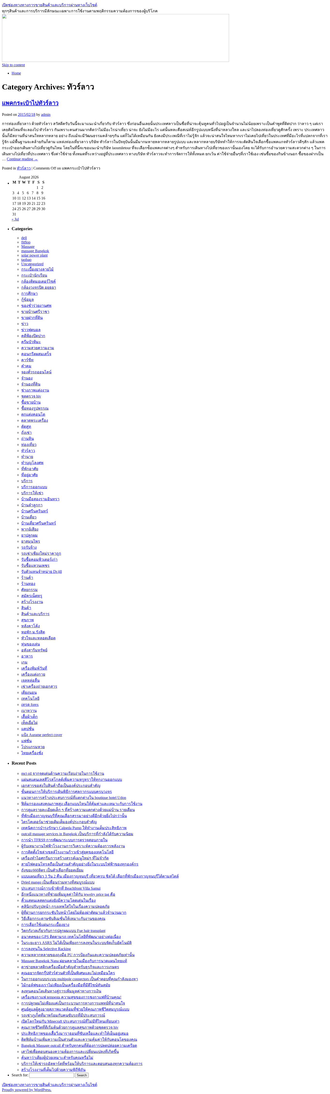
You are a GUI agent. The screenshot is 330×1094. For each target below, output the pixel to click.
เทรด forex (30, 704)
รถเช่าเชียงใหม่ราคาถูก (41, 553)
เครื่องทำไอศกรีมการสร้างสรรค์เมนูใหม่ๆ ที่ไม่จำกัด (65, 858)
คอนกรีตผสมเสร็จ (36, 354)
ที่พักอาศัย (29, 469)
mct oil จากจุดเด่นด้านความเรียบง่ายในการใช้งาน (62, 773)
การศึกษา (29, 293)
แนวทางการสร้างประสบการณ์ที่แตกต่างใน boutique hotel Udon (73, 798)
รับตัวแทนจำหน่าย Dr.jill (41, 571)
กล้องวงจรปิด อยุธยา (38, 287)
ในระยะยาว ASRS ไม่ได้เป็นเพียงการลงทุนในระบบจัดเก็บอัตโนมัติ (76, 943)
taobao (26, 260)
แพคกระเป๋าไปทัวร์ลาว (30, 103)
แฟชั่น (26, 741)
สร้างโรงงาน (32, 602)
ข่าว (24, 324)
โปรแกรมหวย (33, 747)
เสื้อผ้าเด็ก (29, 717)
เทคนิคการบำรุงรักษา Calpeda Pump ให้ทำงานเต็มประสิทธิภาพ (74, 828)
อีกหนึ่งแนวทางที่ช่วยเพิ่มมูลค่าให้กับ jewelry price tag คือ (68, 894)
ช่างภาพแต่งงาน (35, 390)
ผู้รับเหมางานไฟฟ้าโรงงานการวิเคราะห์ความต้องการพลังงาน (73, 846)
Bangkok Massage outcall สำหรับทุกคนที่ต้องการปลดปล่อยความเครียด (79, 1045)
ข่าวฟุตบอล (31, 330)
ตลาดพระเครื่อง (34, 420)
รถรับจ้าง (29, 547)
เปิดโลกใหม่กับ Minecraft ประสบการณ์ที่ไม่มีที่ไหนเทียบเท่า (70, 1021)
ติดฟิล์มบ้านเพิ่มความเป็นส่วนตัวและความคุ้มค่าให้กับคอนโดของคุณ (79, 1039)
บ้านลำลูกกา (32, 505)
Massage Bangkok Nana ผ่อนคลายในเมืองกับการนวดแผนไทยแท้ (74, 961)
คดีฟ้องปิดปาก (33, 336)
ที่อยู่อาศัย (29, 475)
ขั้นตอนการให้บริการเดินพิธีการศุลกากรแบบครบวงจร (66, 792)
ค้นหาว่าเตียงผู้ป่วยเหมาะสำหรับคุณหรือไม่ (57, 1058)
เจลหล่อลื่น (30, 680)
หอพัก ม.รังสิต (33, 632)
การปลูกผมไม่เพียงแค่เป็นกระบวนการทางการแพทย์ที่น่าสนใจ (73, 1003)
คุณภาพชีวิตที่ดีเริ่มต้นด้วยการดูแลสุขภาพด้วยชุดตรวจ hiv (69, 1027)
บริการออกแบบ (34, 487)
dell (24, 238)
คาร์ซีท (27, 360)
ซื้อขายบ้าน (31, 402)
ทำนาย (27, 457)
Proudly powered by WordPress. (26, 1090)
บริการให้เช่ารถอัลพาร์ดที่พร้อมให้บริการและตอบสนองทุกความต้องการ (82, 1064)
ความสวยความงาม (37, 348)
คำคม (26, 366)
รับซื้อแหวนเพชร (35, 565)
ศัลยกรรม (29, 590)
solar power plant (34, 255)
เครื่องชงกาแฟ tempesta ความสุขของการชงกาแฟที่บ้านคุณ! (71, 997)
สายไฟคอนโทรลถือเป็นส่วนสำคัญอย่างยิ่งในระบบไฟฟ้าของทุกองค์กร (79, 864)
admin (45, 114)
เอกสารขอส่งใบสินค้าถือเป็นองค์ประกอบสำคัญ (60, 786)
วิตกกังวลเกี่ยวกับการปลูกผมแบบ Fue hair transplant (63, 931)
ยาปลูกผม (29, 535)
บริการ (27, 481)
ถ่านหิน (27, 438)
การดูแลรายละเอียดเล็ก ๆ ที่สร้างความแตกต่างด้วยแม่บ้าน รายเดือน (78, 810)
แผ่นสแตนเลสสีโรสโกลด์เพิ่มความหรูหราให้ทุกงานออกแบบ (71, 779)
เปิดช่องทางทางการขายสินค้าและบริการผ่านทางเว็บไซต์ (49, 5)
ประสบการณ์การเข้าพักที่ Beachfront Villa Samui (60, 888)
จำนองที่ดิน (30, 384)
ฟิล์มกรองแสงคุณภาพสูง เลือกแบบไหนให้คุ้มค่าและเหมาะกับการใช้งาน (81, 804)
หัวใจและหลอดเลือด (38, 638)
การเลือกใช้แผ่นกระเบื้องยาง (45, 925)
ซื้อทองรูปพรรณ (35, 408)
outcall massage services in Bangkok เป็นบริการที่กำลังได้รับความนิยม (77, 834)
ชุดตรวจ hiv (31, 396)
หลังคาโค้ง (30, 626)
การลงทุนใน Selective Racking (46, 949)
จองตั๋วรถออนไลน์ (36, 372)
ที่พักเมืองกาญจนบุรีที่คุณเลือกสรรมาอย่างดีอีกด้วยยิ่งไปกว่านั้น (74, 816)
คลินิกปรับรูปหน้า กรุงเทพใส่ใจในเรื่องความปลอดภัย (65, 906)
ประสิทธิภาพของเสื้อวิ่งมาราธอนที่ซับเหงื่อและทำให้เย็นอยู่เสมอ (75, 1033)
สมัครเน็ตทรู (31, 596)
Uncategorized (32, 264)
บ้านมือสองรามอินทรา (40, 499)
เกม (24, 662)
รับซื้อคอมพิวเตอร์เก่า (39, 559)
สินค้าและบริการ (35, 614)
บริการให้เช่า (32, 493)
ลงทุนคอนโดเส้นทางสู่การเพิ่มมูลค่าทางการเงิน (61, 991)
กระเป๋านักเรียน (34, 275)
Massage (28, 246)
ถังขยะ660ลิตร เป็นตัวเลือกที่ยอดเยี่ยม (52, 870)
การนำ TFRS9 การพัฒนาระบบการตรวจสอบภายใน (64, 840)
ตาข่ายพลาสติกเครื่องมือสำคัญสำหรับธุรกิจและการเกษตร (70, 967)
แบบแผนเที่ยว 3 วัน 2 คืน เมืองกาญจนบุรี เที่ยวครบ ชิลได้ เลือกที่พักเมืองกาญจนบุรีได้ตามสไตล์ (100, 876)
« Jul (15, 219)
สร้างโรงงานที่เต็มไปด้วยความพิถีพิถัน (53, 1070)
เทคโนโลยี (30, 698)
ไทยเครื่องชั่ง (32, 753)
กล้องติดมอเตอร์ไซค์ (38, 281)
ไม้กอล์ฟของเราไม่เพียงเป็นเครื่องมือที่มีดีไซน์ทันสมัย (65, 985)
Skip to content (13, 65)
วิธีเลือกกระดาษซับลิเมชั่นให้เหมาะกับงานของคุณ (63, 919)
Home (16, 73)
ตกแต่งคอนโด (33, 414)
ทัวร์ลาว (24, 168)
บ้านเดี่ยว (28, 517)
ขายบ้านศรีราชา (35, 312)
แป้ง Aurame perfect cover (41, 735)
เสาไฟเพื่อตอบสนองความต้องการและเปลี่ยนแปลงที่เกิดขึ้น (70, 1052)
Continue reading (22, 159)
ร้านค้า (27, 578)
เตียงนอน (29, 692)
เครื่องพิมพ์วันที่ (34, 668)
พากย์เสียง (29, 529)
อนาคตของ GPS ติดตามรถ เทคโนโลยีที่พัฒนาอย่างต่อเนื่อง (71, 937)
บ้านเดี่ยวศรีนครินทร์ (38, 523)
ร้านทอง (28, 584)
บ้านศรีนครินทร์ (34, 511)
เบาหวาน (29, 711)
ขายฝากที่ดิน (32, 318)
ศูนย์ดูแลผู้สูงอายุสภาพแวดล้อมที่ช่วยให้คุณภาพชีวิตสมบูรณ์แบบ (75, 1009)
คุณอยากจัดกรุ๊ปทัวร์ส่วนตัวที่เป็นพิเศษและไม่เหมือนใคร (68, 973)
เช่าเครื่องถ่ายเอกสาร (39, 686)
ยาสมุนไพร (30, 541)
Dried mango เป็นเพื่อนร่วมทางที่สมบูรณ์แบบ (57, 882)
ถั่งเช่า (26, 432)
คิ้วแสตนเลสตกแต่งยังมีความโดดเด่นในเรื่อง (58, 900)
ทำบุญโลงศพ (32, 463)
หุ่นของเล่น (30, 644)
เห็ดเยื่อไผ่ (29, 723)
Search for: (20, 1075)
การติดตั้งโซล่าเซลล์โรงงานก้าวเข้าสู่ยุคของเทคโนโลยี (67, 852)
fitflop (25, 242)
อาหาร (27, 656)
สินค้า (26, 608)
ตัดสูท (26, 426)
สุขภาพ (27, 620)
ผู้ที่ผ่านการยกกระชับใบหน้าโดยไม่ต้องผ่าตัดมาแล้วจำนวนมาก (73, 912)
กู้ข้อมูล (27, 299)
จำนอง (27, 378)
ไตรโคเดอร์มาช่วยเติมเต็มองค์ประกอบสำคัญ (59, 822)
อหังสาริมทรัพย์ (34, 650)
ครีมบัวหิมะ (31, 342)
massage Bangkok (35, 251)
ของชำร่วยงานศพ (36, 305)
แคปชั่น (27, 729)
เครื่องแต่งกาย (33, 674)
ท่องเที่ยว (28, 445)
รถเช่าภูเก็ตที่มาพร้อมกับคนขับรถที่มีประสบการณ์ (63, 1015)
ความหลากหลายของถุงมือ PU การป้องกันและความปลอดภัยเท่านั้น (78, 955)
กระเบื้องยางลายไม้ (37, 269)
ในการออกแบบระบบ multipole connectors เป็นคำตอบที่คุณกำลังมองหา (79, 979)
